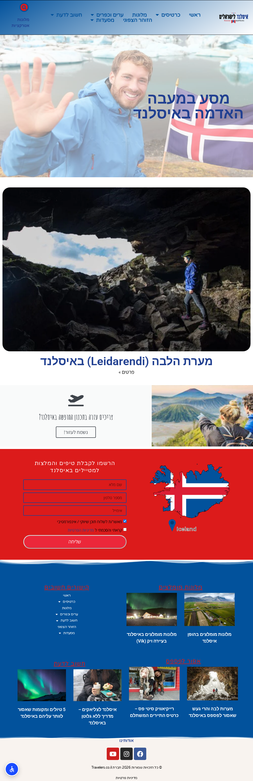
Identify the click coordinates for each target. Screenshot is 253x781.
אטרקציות (20, 25)
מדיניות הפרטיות (81, 530)
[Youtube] (113, 754)
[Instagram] (126, 754)
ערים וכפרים (110, 15)
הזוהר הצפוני (137, 20)
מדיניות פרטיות (126, 778)
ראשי (195, 15)
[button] (24, 7)
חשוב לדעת (69, 15)
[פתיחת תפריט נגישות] (12, 769)
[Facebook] (140, 754)
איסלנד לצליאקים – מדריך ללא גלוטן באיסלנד (97, 716)
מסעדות (105, 20)
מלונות (139, 15)
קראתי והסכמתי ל (95, 530)
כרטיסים (170, 15)
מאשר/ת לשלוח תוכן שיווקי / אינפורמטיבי (89, 521)
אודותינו (126, 740)
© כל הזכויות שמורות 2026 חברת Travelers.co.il (126, 767)
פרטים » (126, 371)
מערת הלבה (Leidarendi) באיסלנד (126, 361)
